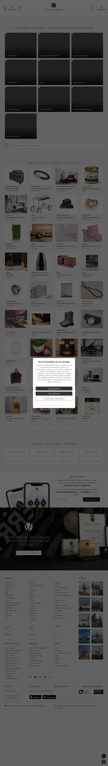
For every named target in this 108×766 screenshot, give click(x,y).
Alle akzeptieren (54, 388)
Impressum (45, 405)
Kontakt (63, 405)
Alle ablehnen (54, 393)
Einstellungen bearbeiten (54, 398)
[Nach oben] (104, 762)
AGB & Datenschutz (55, 405)
